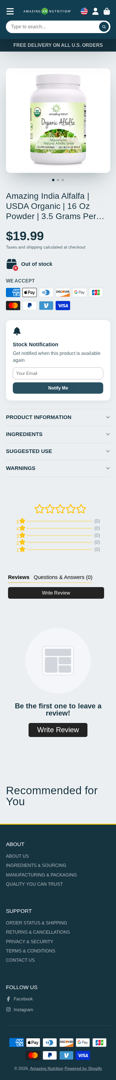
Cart (106, 11)
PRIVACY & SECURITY (29, 941)
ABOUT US (17, 856)
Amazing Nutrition (46, 1068)
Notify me (58, 387)
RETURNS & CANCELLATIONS (38, 932)
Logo (47, 11)
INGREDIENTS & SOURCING (36, 865)
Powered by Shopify (83, 1068)
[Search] (104, 27)
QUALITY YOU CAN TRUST (34, 884)
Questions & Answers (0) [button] (63, 577)
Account (95, 11)
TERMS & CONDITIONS (30, 950)
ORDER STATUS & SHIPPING (36, 922)
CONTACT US (20, 960)
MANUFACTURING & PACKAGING (41, 874)
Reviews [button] (18, 577)
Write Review (56, 592)
